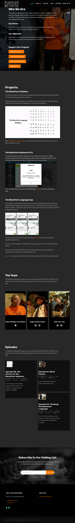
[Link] (61, 325)
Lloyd (17, 378)
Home (32, 3)
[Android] (67, 3)
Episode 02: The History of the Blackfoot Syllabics (15, 374)
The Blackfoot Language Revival (17, 141)
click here (38, 189)
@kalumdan (37, 238)
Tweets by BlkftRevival (45, 496)
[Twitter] (63, 3)
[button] (16, 51)
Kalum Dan (11, 502)
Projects (38, 3)
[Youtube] (65, 3)
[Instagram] (39, 325)
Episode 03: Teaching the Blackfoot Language (48, 406)
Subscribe (58, 3)
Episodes (45, 3)
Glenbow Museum (13, 500)
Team (51, 3)
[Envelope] (15, 325)
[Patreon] (69, 3)
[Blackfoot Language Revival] (11, 3)
